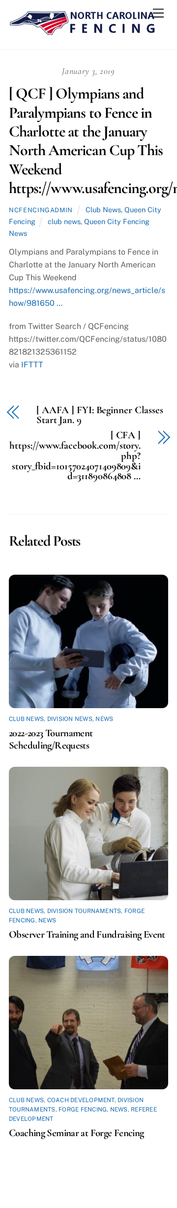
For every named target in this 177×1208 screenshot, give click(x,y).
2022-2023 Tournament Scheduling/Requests (51, 739)
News (104, 719)
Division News (69, 719)
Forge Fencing (83, 1109)
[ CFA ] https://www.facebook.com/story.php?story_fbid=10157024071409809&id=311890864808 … (75, 456)
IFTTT (32, 364)
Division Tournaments (84, 911)
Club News (103, 209)
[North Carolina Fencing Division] (82, 31)
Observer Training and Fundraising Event (87, 934)
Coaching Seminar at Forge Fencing (76, 1133)
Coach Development (81, 1100)
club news (64, 221)
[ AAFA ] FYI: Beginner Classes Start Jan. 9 (99, 415)
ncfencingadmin (41, 210)
